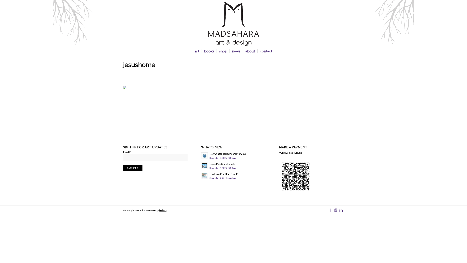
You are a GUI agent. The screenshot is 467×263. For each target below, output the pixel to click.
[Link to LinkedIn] (341, 210)
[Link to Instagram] (335, 210)
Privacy (163, 210)
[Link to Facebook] (330, 210)
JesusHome (139, 64)
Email (127, 152)
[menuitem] (197, 51)
